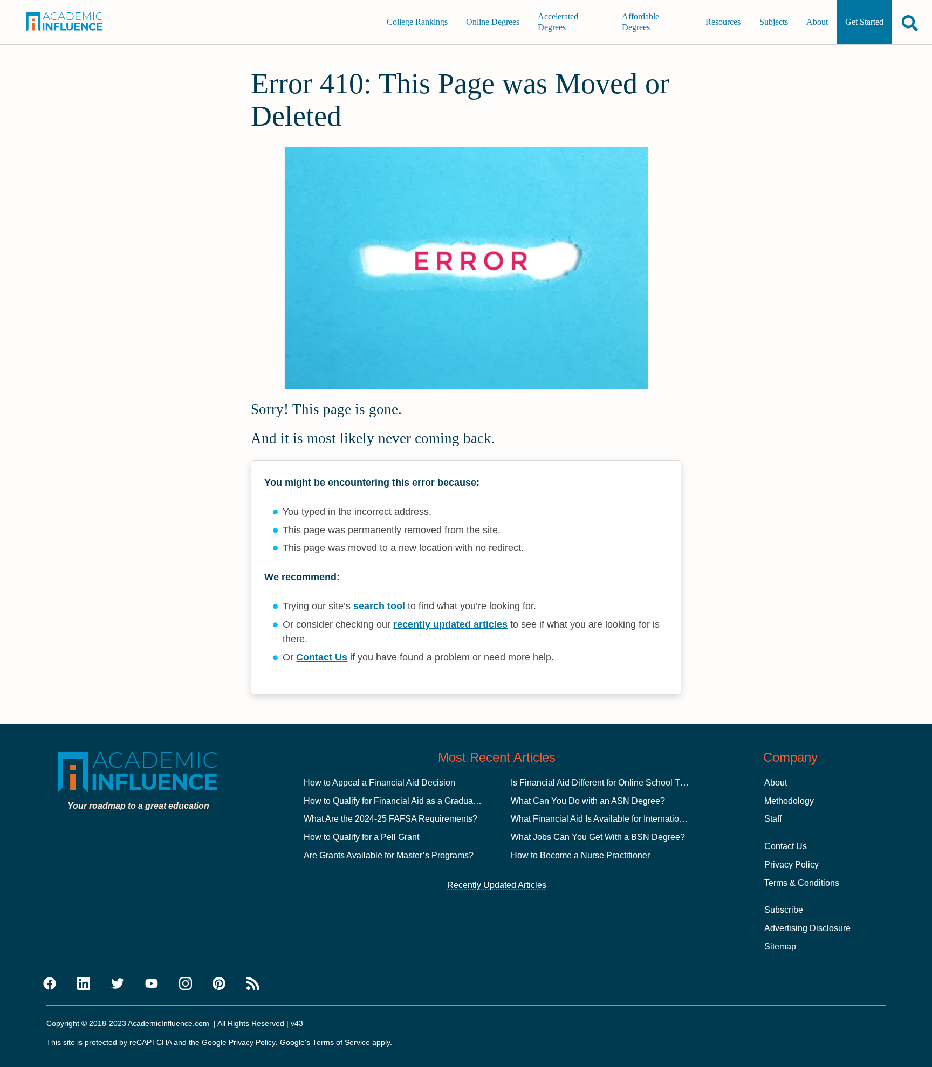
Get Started (864, 21)
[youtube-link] (151, 983)
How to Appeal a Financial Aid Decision (379, 782)
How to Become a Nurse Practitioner (580, 855)
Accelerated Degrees (558, 22)
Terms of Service (341, 1042)
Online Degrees (492, 21)
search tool (379, 606)
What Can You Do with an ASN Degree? (588, 801)
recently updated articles (450, 624)
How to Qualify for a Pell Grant (361, 837)
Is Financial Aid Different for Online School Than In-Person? (625, 782)
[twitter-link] (117, 983)
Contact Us (321, 657)
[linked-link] (83, 983)
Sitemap (780, 946)
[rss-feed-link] (253, 983)
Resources (723, 21)
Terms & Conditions (801, 882)
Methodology (789, 801)
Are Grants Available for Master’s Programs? (389, 855)
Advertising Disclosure (807, 928)
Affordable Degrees (640, 22)
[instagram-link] (185, 983)
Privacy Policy (791, 864)
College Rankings (417, 21)
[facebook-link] (49, 983)
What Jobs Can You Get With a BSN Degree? (598, 837)
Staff (773, 818)
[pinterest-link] (219, 983)
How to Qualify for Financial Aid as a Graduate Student (408, 801)
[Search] (910, 23)
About (817, 21)
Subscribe (783, 909)
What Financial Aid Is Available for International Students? (621, 818)
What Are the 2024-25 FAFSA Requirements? (390, 818)
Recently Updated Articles (496, 885)
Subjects (773, 21)
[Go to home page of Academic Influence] (73, 22)
